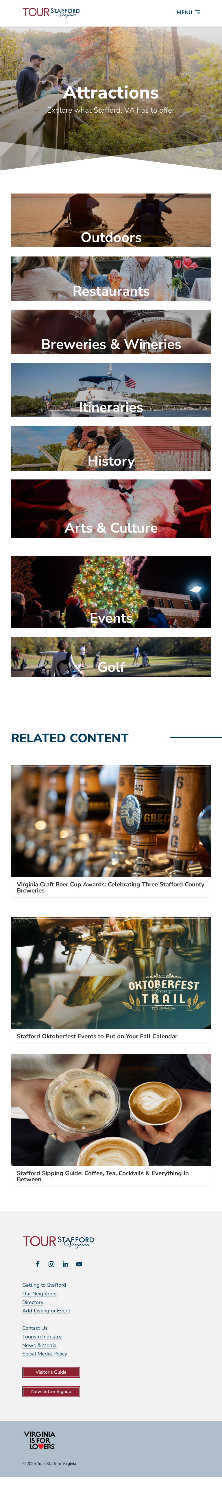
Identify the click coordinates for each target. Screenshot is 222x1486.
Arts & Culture (111, 528)
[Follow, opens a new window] (37, 1264)
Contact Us (35, 1328)
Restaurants (111, 291)
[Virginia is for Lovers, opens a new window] (39, 1449)
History (111, 460)
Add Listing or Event (46, 1310)
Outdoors (111, 237)
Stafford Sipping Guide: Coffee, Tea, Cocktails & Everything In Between (103, 1176)
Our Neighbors (39, 1293)
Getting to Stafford (44, 1285)
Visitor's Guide (51, 1372)
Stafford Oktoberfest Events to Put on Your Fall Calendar (97, 1036)
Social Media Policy (44, 1353)
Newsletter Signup (51, 1391)
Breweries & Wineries (111, 344)
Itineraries (111, 407)
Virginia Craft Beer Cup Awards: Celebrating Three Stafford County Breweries (110, 887)
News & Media (39, 1345)
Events (111, 618)
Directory (32, 1302)
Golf (111, 667)
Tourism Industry (42, 1336)
